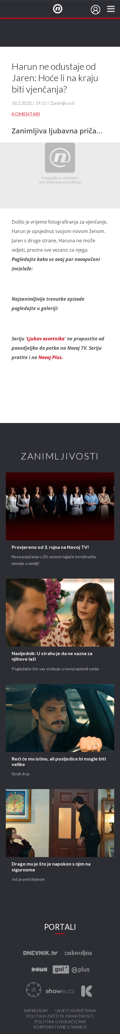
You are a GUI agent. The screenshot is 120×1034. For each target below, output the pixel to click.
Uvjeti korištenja (75, 1010)
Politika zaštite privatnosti (60, 1016)
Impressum (35, 1010)
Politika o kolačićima (60, 1021)
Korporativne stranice (60, 1027)
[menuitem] (95, 9)
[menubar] (95, 9)
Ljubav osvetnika (46, 338)
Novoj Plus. (50, 357)
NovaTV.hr (61, 9)
